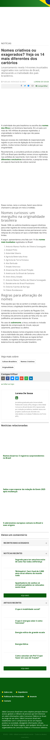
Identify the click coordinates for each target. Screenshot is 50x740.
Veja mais (25, 595)
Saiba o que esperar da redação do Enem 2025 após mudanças (24, 490)
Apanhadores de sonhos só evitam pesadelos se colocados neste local (29, 585)
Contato (7, 701)
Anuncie (33, 696)
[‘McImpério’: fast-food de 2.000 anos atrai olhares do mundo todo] (8, 574)
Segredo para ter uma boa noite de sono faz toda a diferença (30, 560)
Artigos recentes (12, 603)
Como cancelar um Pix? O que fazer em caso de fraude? (29, 656)
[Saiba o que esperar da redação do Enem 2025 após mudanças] (25, 486)
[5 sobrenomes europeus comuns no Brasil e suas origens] (25, 519)
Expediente (23, 692)
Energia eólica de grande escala (30, 632)
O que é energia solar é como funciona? (28, 622)
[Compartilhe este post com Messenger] (29, 86)
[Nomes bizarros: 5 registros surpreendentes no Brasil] (25, 452)
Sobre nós (8, 692)
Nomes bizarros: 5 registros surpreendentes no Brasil (23, 456)
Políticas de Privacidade (14, 696)
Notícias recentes (13, 553)
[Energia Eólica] (8, 646)
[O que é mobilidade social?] (8, 612)
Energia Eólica (21, 644)
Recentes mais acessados (16, 543)
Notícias (6, 43)
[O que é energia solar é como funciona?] (8, 623)
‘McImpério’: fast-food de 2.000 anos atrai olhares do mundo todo (29, 573)
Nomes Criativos (28, 361)
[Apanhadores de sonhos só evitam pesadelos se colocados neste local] (8, 585)
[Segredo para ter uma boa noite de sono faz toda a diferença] (8, 562)
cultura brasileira (9, 361)
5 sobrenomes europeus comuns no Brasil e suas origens (23, 524)
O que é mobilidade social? (27, 609)
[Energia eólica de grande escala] (8, 635)
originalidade (7, 367)
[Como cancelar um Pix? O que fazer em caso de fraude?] (8, 658)
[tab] (25, 543)
